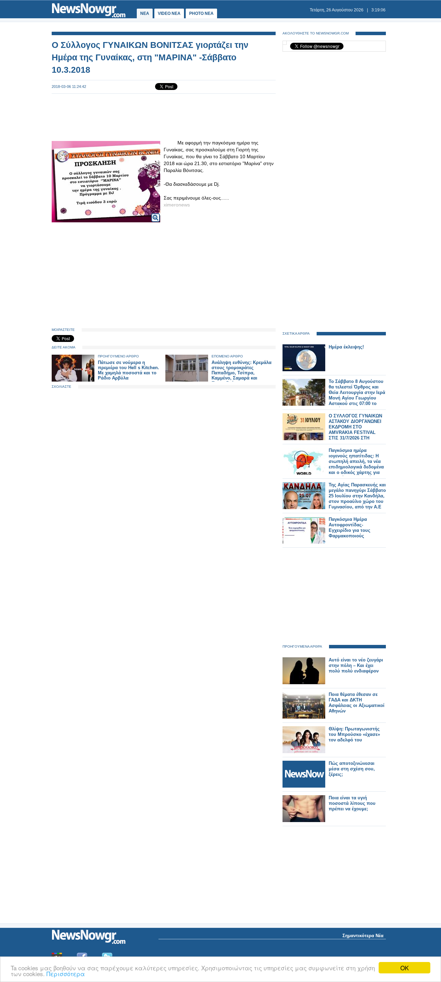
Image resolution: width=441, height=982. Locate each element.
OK (404, 967)
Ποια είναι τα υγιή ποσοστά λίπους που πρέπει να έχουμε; (352, 803)
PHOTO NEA (201, 13)
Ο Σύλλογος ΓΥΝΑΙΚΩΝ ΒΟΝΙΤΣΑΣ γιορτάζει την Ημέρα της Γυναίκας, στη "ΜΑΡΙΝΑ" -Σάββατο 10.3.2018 (150, 57)
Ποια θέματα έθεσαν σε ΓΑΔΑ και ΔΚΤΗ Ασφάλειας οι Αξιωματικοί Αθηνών (356, 702)
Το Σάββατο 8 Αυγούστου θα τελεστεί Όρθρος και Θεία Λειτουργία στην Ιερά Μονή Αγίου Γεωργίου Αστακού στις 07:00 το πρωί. (357, 395)
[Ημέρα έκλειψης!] (304, 369)
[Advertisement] (164, 116)
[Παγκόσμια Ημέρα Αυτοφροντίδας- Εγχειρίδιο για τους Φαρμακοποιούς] (304, 542)
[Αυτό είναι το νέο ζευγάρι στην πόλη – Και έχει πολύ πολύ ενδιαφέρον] (304, 682)
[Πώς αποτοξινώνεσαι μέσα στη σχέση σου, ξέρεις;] (304, 786)
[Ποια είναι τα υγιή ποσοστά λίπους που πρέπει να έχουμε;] (304, 820)
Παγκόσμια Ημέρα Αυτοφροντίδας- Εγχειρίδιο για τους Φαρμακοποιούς (349, 527)
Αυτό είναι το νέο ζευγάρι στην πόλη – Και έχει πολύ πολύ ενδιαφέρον (356, 665)
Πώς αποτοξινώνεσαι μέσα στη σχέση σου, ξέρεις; (352, 769)
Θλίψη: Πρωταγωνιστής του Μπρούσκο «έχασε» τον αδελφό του (354, 734)
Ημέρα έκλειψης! (346, 347)
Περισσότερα (66, 973)
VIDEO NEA (169, 13)
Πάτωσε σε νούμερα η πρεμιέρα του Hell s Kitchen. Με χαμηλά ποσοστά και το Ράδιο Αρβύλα (128, 370)
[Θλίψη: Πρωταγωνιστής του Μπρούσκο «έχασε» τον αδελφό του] (304, 751)
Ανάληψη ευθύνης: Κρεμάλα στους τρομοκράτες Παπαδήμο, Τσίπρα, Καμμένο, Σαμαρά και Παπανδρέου (241, 373)
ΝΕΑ (144, 13)
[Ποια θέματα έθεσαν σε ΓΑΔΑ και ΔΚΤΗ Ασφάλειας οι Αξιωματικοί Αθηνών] (304, 717)
